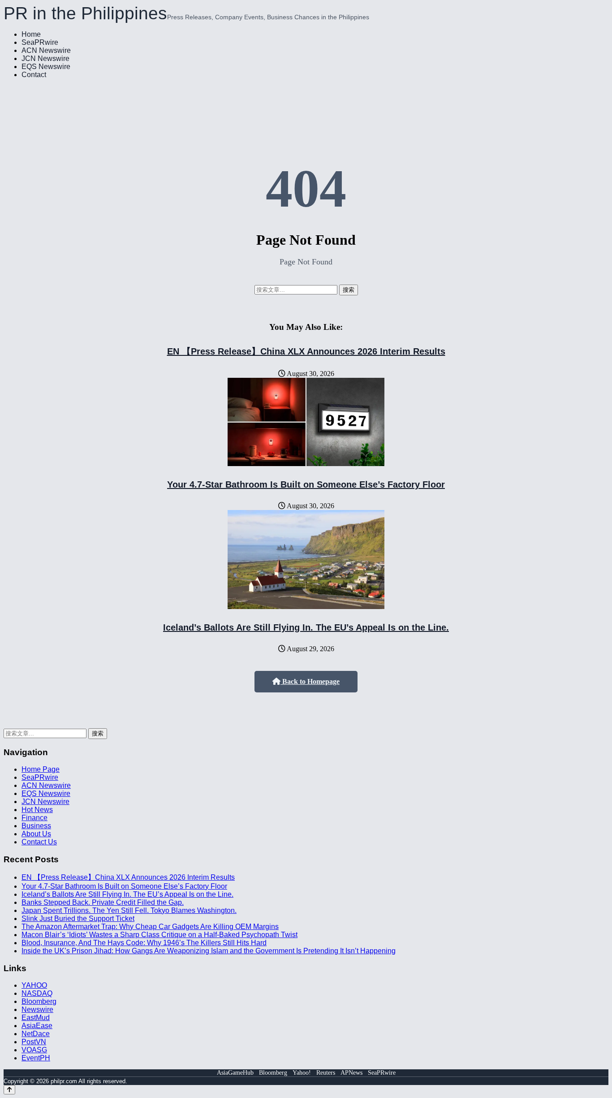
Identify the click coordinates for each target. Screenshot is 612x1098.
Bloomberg (39, 1001)
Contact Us (39, 842)
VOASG (34, 1050)
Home (31, 34)
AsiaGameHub (235, 1072)
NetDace (36, 1033)
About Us (36, 834)
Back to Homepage (310, 681)
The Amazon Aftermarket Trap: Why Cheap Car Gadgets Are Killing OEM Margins (150, 926)
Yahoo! (302, 1072)
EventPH (36, 1058)
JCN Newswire (45, 58)
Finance (34, 817)
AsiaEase (37, 1025)
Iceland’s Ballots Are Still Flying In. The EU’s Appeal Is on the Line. (306, 627)
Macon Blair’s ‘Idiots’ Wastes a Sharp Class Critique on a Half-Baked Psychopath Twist (159, 934)
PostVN (34, 1042)
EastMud (36, 1017)
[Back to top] (9, 1089)
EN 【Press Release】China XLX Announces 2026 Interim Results (306, 351)
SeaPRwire (40, 42)
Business (36, 826)
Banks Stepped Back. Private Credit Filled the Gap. (103, 902)
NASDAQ (37, 993)
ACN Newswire (46, 50)
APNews (351, 1072)
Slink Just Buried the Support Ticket (78, 918)
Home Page (41, 769)
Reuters (325, 1072)
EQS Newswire (46, 66)
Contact (34, 74)
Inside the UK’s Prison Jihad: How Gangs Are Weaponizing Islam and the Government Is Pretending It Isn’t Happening (209, 951)
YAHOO (34, 985)
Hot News (37, 809)
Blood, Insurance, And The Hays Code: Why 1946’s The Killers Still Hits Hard (144, 943)
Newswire (37, 1009)
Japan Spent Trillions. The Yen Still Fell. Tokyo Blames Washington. (129, 910)
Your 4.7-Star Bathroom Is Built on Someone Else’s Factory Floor (306, 484)
